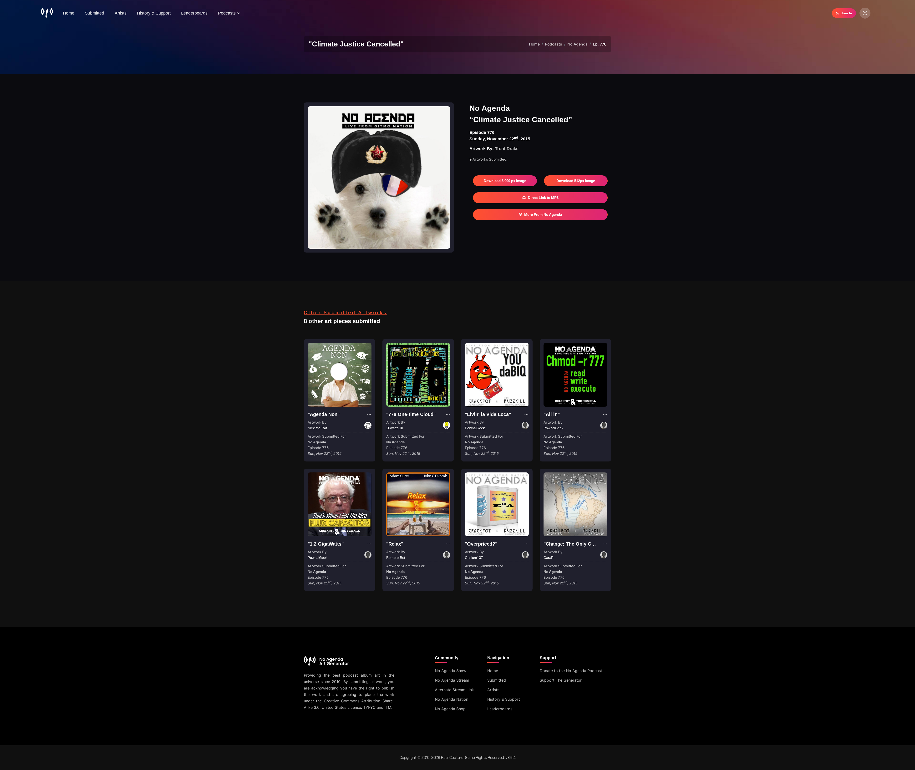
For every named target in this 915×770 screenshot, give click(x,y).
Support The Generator (561, 680)
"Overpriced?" (481, 544)
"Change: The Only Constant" (577, 544)
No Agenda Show (450, 670)
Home (68, 13)
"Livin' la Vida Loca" (488, 414)
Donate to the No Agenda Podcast (571, 670)
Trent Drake (506, 148)
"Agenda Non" (324, 414)
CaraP (549, 558)
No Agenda (577, 44)
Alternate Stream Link (454, 689)
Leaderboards (194, 13)
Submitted (94, 13)
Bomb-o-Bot (395, 558)
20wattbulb (394, 428)
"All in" (552, 414)
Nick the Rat (317, 428)
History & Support (154, 13)
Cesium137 (474, 558)
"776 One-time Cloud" (411, 414)
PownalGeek (475, 428)
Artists (121, 13)
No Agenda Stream (452, 680)
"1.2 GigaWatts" (326, 544)
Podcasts (553, 44)
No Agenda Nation (451, 699)
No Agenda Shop (450, 708)
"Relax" (394, 544)
